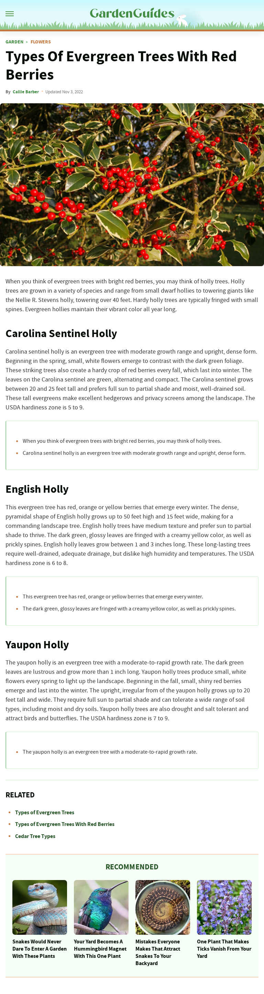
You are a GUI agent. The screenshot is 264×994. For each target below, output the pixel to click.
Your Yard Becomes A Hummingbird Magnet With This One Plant (100, 949)
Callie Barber (26, 92)
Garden (14, 42)
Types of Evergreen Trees (44, 812)
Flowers (41, 42)
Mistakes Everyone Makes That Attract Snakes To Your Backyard (157, 952)
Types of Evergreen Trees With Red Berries (64, 824)
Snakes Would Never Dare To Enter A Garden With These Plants (39, 949)
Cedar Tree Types (35, 836)
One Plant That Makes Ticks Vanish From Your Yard (224, 949)
